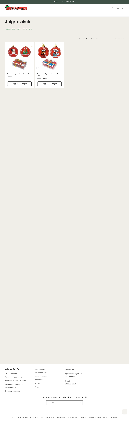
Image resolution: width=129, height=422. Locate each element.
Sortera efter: (84, 39)
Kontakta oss (40, 369)
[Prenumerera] (80, 402)
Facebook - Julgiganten (14, 377)
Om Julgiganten (11, 373)
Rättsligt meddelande (110, 417)
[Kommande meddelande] (123, 2)
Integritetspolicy (41, 376)
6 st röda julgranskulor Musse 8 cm (19, 74)
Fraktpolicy (83, 417)
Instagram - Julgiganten (14, 384)
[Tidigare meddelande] (6, 2)
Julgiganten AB (22, 417)
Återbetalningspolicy (13, 391)
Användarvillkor (11, 388)
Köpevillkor (39, 380)
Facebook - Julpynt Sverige (15, 381)
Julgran (19, 29)
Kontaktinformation (95, 417)
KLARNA (37, 383)
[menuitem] (9, 14)
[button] (113, 7)
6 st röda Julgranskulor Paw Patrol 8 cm (49, 75)
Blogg (37, 387)
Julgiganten (10, 29)
